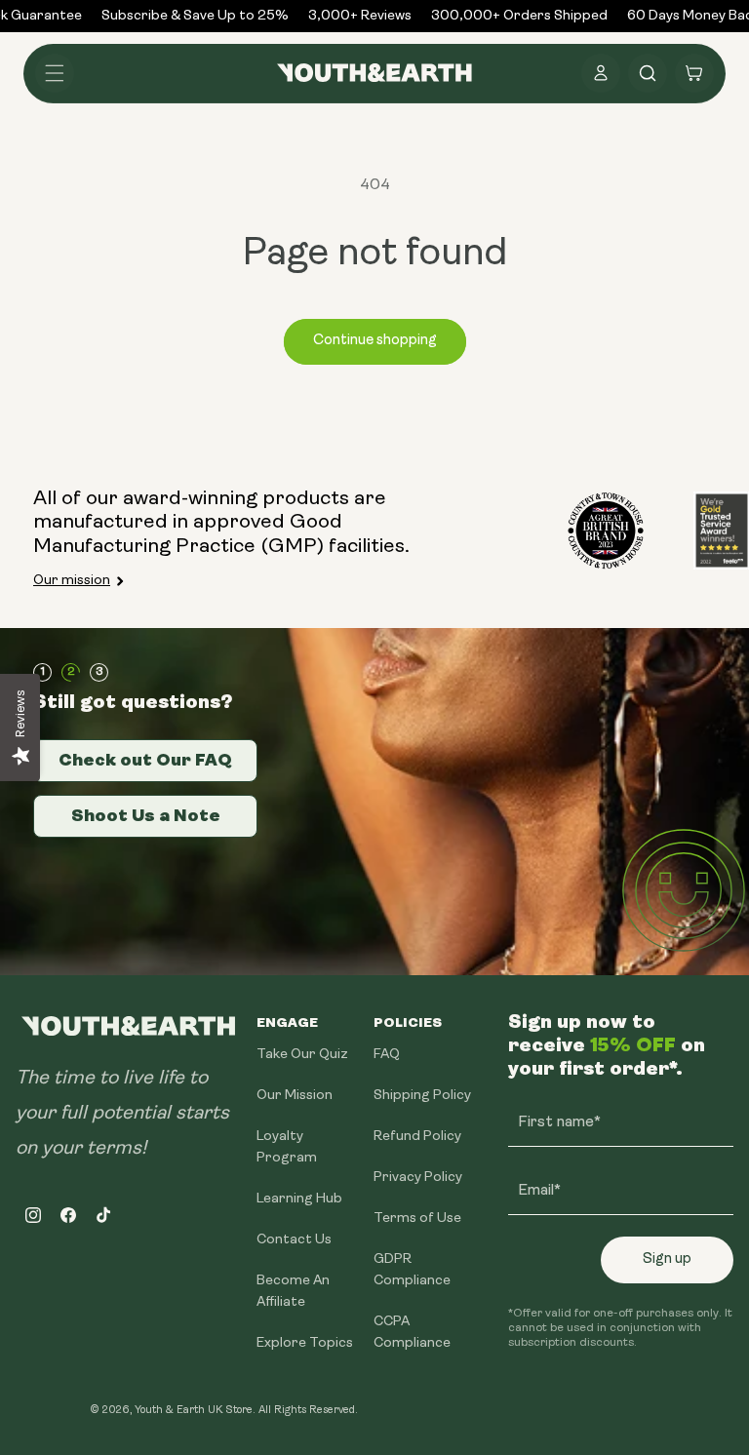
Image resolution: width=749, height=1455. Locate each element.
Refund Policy (417, 1136)
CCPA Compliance (412, 1333)
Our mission (71, 580)
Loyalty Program (286, 1147)
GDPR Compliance (412, 1270)
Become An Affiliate (293, 1292)
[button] (54, 73)
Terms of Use (417, 1218)
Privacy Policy (418, 1177)
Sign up (667, 1259)
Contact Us (294, 1240)
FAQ (387, 1054)
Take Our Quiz (302, 1054)
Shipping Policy (422, 1095)
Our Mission (294, 1095)
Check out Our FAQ (145, 759)
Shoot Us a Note (145, 815)
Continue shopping (375, 341)
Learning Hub (299, 1199)
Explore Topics (304, 1343)
